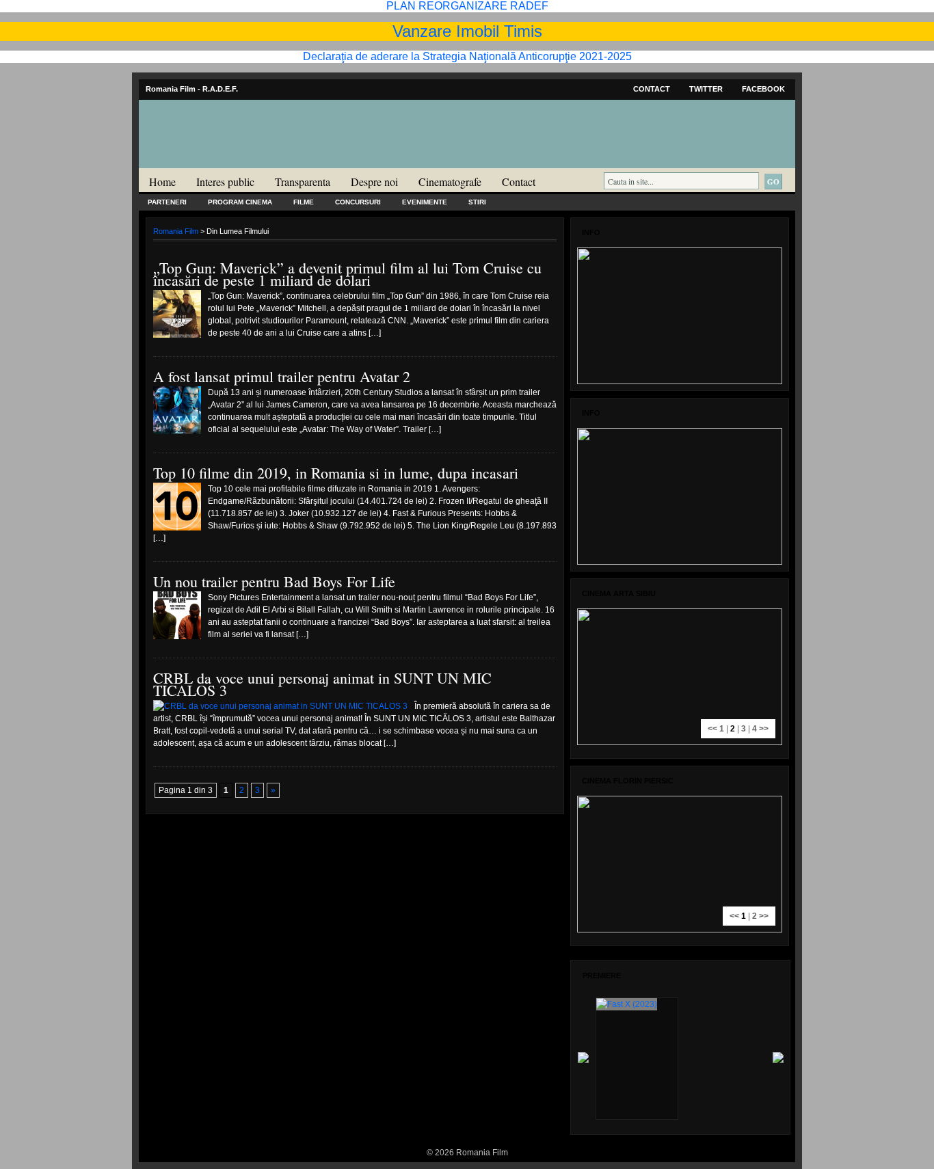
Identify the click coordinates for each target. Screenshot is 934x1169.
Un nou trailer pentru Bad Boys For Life (274, 581)
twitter (706, 89)
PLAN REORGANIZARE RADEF (467, 6)
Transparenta (302, 181)
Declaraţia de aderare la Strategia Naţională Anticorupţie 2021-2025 (467, 56)
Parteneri (167, 202)
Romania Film (244, 161)
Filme (303, 202)
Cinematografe (449, 181)
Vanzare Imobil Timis (467, 31)
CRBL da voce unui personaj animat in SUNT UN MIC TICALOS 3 (322, 684)
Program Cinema (240, 202)
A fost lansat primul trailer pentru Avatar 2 (281, 376)
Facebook (763, 89)
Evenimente (424, 202)
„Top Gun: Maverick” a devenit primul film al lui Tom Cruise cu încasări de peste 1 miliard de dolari (347, 274)
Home (162, 181)
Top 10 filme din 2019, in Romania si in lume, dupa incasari (335, 473)
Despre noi (374, 181)
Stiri (477, 202)
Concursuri (358, 202)
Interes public (225, 181)
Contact (651, 89)
